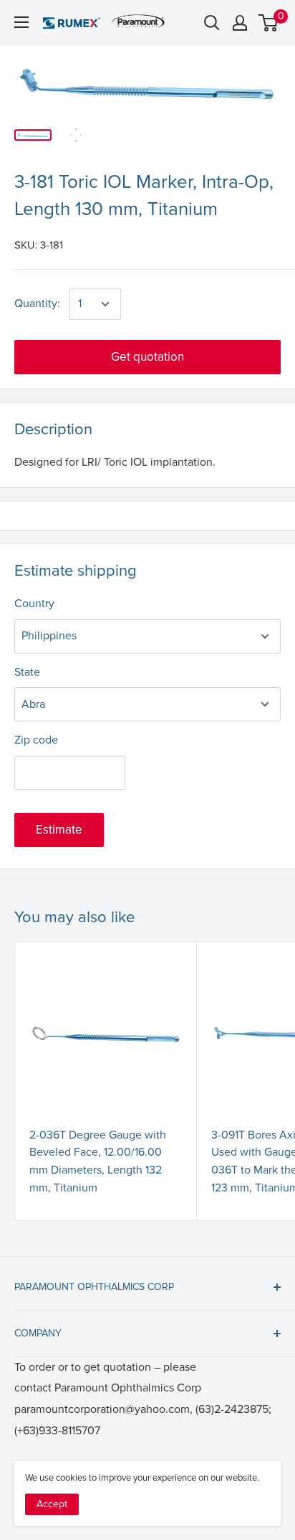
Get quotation (147, 356)
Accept (52, 1504)
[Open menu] (21, 22)
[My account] (240, 23)
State (27, 672)
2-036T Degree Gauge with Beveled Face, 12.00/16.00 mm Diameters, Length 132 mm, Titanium (97, 1161)
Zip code (36, 740)
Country (34, 603)
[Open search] (212, 23)
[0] (269, 22)
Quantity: (37, 303)
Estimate (59, 829)
